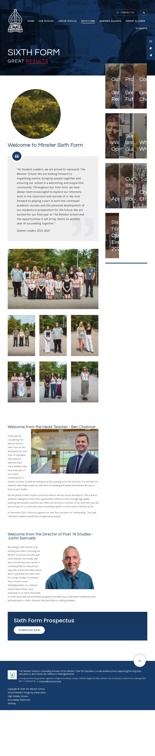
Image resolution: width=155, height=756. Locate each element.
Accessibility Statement (19, 699)
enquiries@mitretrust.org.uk (50, 681)
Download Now (29, 630)
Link (107, 64)
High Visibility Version (18, 696)
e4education (40, 692)
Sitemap (12, 703)
